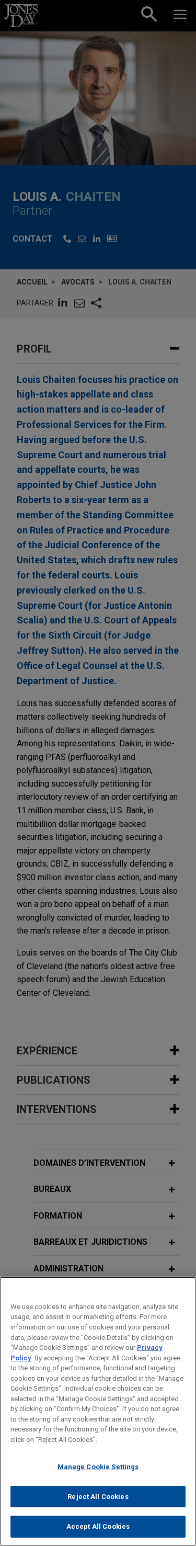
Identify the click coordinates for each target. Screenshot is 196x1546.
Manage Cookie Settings (98, 1467)
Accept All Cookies (98, 1526)
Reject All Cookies (97, 1496)
